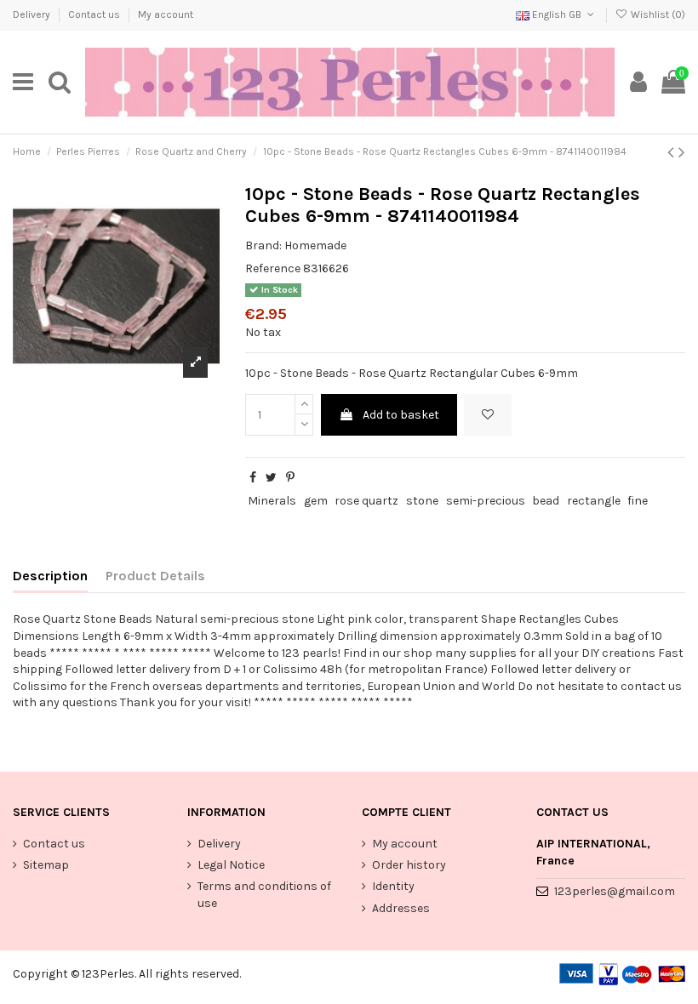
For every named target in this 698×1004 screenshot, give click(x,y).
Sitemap (46, 865)
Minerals (272, 500)
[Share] (252, 478)
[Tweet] (271, 478)
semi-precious (485, 500)
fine (637, 500)
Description (50, 576)
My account (165, 14)
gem (316, 500)
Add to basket (401, 415)
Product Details (155, 576)
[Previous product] (672, 152)
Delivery (33, 14)
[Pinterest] (290, 478)
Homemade (315, 245)
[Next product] (681, 152)
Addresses (401, 908)
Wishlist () (656, 14)
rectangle (594, 500)
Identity (393, 886)
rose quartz (366, 500)
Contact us (95, 14)
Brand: (263, 245)
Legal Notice (231, 865)
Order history (409, 865)
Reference (272, 268)
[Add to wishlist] (488, 415)
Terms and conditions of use (264, 894)
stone (422, 500)
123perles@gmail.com (614, 891)
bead (545, 500)
